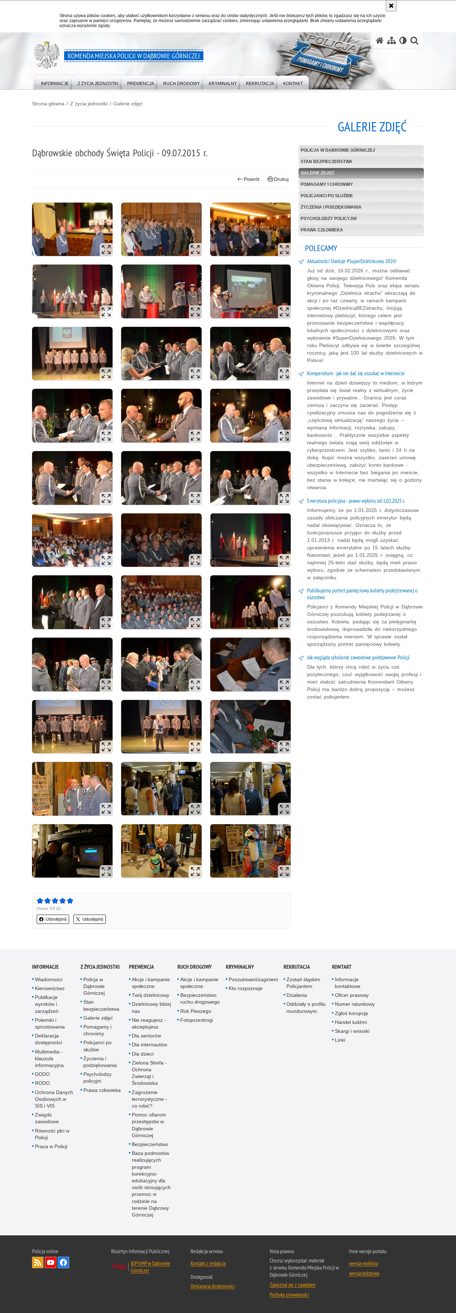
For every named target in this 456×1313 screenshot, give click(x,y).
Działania (296, 995)
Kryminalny (240, 967)
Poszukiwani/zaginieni (253, 979)
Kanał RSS (37, 1262)
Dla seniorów (146, 1036)
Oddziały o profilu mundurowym (306, 1007)
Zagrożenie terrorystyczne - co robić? (149, 1099)
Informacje (45, 967)
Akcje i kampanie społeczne (151, 983)
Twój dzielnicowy (150, 995)
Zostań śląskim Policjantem (303, 983)
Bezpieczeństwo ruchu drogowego (200, 998)
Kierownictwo (49, 988)
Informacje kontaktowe (348, 983)
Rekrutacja (297, 967)
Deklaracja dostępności (48, 1039)
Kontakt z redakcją (208, 1263)
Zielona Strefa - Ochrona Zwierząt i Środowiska (149, 1073)
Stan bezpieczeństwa (326, 161)
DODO (42, 1074)
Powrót (251, 179)
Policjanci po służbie (327, 195)
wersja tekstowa (364, 1273)
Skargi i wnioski (352, 1031)
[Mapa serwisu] (391, 40)
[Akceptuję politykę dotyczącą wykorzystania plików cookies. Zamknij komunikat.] (391, 5)
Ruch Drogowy (194, 967)
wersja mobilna (363, 1263)
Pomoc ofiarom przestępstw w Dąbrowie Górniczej (149, 1125)
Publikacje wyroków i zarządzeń (46, 1004)
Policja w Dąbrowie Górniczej (338, 150)
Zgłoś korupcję (351, 1013)
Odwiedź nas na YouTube (50, 1262)
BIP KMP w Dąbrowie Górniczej (150, 1267)
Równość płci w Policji (52, 1134)
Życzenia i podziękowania (331, 207)
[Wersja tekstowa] (403, 40)
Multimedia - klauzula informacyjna (49, 1058)
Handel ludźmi (351, 1022)
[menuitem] (55, 82)
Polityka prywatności (289, 1294)
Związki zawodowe (47, 1118)
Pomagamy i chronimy (327, 184)
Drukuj (281, 179)
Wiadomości (48, 979)
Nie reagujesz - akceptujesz (149, 1023)
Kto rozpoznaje (246, 988)
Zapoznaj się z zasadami (292, 1284)
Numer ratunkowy (355, 1004)
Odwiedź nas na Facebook (63, 1262)
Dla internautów (149, 1044)
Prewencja (141, 967)
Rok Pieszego (195, 1011)
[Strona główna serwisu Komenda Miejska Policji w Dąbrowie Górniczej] (380, 40)
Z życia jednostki (89, 103)
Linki (340, 1040)
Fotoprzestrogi (196, 1020)
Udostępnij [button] (56, 919)
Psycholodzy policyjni (329, 218)
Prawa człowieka (322, 229)
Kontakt (342, 967)
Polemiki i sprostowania (50, 1023)
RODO (42, 1083)
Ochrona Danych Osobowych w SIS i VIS (54, 1099)
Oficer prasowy (352, 995)
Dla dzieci (143, 1054)
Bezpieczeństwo (150, 1144)
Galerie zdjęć (128, 103)
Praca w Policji (51, 1146)
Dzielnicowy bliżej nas (151, 1007)
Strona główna (48, 103)
